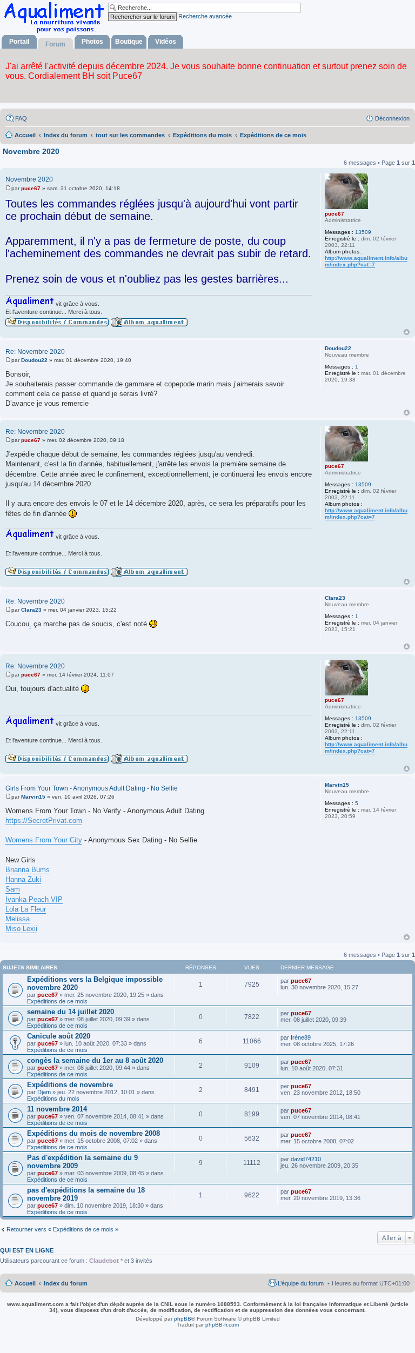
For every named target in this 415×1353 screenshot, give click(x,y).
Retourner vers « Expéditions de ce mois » (62, 1229)
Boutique (129, 41)
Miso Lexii (21, 929)
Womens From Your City (43, 840)
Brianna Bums (27, 870)
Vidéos (165, 41)
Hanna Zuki (23, 879)
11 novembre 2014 (57, 1109)
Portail (19, 41)
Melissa (17, 919)
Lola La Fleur (25, 909)
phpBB (182, 1319)
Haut (407, 332)
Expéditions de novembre (70, 1085)
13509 (363, 232)
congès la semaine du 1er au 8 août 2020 (95, 1060)
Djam (44, 1092)
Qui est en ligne (26, 1250)
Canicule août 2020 (58, 1036)
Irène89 (301, 1037)
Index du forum (66, 1283)
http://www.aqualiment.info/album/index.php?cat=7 (366, 261)
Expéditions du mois (53, 1098)
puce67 (334, 214)
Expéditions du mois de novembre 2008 (93, 1133)
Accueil (25, 1283)
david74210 (306, 1159)
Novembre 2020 (31, 151)
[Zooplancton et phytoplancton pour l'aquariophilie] (56, 33)
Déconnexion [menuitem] (392, 118)
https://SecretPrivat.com (43, 820)
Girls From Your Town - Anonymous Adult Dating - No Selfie (91, 788)
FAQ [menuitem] (21, 118)
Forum (55, 44)
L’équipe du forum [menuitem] (301, 1283)
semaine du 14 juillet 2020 (70, 1012)
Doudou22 (338, 348)
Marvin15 (337, 785)
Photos (92, 41)
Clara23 (335, 598)
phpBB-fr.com (222, 1325)
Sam (12, 889)
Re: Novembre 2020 (35, 352)
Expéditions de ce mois (57, 1001)
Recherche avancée (205, 16)
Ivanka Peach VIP (34, 899)
